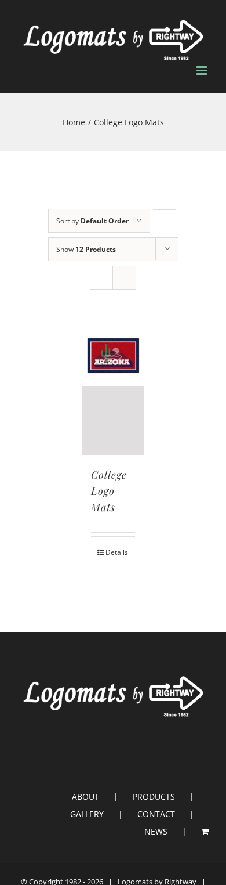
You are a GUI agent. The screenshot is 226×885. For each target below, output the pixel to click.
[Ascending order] (164, 209)
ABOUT (85, 796)
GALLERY (87, 813)
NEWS (155, 831)
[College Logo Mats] (113, 389)
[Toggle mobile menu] (202, 70)
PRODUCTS (154, 796)
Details (116, 552)
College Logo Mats (109, 491)
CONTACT (156, 813)
